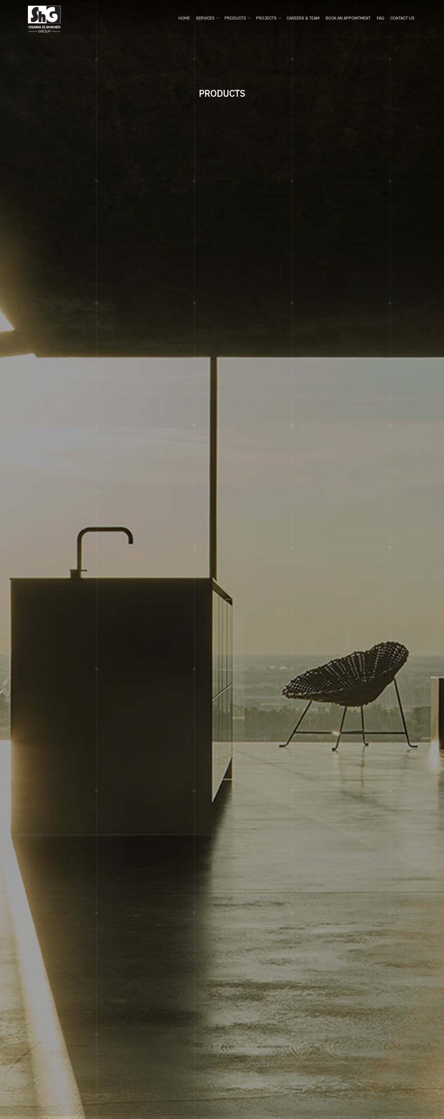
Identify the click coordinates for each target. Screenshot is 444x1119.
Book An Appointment (348, 18)
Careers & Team (303, 18)
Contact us (402, 18)
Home (184, 18)
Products (235, 18)
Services (205, 18)
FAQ (380, 18)
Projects (266, 18)
